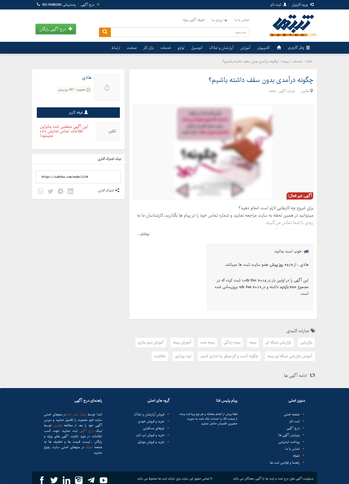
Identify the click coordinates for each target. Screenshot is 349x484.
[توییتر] (50, 192)
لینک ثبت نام (76, 414)
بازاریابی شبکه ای (278, 342)
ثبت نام (276, 4)
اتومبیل (197, 48)
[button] (56, 29)
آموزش (245, 48)
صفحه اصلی (292, 414)
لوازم (181, 48)
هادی (86, 77)
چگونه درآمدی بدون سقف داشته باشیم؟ (260, 80)
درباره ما (217, 20)
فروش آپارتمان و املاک (149, 414)
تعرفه (296, 455)
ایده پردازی (183, 356)
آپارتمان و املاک (221, 48)
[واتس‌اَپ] (40, 192)
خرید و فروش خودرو (151, 421)
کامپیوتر (263, 48)
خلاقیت (160, 356)
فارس (304, 91)
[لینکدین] (70, 192)
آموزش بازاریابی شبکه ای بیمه (289, 356)
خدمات (165, 48)
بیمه (253, 342)
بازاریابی (306, 342)
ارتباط (115, 48)
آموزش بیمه (182, 342)
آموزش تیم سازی (151, 342)
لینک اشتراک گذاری (110, 159)
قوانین (58, 425)
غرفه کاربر (76, 112)
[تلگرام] (60, 192)
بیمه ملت (207, 342)
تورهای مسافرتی (153, 428)
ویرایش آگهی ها (289, 435)
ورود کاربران (300, 4)
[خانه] (278, 48)
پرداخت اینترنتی (289, 442)
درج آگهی (88, 4)
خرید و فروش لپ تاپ (150, 435)
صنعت (132, 48)
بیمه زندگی (232, 342)
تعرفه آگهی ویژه (194, 20)
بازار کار (148, 48)
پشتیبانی (59, 4)
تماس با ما (242, 20)
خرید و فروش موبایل (150, 442)
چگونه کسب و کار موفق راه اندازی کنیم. (229, 356)
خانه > (307, 61)
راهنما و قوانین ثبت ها (285, 462)
